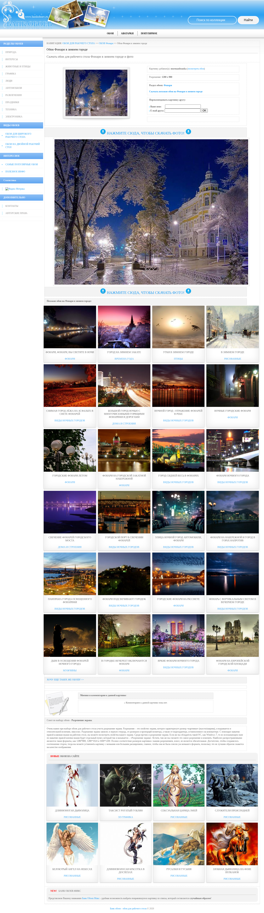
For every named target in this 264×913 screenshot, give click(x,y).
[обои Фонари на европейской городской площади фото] (232, 635)
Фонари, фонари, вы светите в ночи (70, 352)
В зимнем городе (232, 352)
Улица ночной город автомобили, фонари (178, 539)
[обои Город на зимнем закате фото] (124, 327)
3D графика (125, 817)
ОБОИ (110, 33)
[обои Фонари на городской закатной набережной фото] (124, 450)
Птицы (178, 358)
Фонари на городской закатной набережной (124, 477)
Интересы (11, 59)
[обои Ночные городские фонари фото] (232, 385)
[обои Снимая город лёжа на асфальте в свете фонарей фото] (70, 385)
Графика (10, 73)
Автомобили (13, 88)
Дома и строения (124, 423)
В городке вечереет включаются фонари (124, 662)
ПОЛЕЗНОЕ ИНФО (15, 171)
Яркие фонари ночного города (178, 660)
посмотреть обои (196, 68)
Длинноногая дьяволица (72, 810)
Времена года (124, 358)
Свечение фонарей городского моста (70, 539)
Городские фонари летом (69, 475)
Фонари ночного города (232, 475)
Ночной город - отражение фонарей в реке (178, 412)
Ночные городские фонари (232, 410)
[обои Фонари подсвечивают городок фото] (124, 574)
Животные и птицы (17, 66)
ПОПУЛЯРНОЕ (149, 33)
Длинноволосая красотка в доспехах (126, 871)
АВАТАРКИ (127, 33)
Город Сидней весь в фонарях (178, 475)
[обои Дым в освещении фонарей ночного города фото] (70, 635)
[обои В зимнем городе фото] (232, 327)
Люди (8, 81)
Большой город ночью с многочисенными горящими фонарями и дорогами (124, 413)
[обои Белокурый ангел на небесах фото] (72, 844)
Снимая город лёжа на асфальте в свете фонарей (69, 412)
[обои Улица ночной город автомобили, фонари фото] (178, 512)
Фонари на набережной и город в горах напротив (232, 539)
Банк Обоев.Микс (91, 898)
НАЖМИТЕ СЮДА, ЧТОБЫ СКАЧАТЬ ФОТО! (146, 133)
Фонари (168, 85)
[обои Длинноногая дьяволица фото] (72, 785)
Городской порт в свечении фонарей (124, 539)
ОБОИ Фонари (106, 43)
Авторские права (16, 213)
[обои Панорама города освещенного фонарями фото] (70, 574)
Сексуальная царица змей (179, 810)
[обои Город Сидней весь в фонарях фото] (178, 450)
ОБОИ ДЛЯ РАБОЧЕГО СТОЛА (78, 43)
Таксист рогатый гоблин (126, 810)
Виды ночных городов (70, 420)
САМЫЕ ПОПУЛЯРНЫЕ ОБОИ (21, 164)
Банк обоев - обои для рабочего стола (128, 908)
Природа (10, 52)
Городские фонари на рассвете (178, 599)
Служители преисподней (232, 810)
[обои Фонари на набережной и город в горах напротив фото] (232, 512)
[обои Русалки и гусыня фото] (179, 844)
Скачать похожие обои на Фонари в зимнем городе (176, 91)
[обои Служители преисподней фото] (232, 785)
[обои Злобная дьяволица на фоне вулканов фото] (232, 844)
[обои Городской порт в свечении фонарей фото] (124, 512)
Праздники (12, 102)
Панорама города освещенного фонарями (70, 601)
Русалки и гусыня (179, 869)
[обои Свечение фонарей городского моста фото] (70, 512)
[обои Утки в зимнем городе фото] (178, 327)
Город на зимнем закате (124, 352)
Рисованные (232, 358)
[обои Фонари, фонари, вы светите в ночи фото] (70, 327)
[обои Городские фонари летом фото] (70, 450)
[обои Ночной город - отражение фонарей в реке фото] (178, 385)
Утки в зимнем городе (178, 352)
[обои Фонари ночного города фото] (232, 450)
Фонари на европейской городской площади (232, 662)
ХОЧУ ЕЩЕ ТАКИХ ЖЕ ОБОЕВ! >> (65, 679)
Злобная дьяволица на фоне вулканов (232, 871)
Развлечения (13, 95)
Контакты (11, 206)
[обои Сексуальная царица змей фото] (179, 785)
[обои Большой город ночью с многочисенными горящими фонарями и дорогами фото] (124, 385)
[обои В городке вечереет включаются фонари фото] (124, 635)
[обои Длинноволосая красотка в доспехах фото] (125, 844)
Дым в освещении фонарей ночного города (70, 662)
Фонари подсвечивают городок (124, 599)
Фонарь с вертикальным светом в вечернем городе (232, 601)
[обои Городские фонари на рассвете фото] (178, 574)
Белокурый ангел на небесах (72, 869)
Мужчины (70, 670)
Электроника (13, 116)
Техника (11, 109)
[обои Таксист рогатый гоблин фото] (125, 785)
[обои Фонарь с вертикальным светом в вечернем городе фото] (232, 574)
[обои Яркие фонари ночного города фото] (178, 635)
